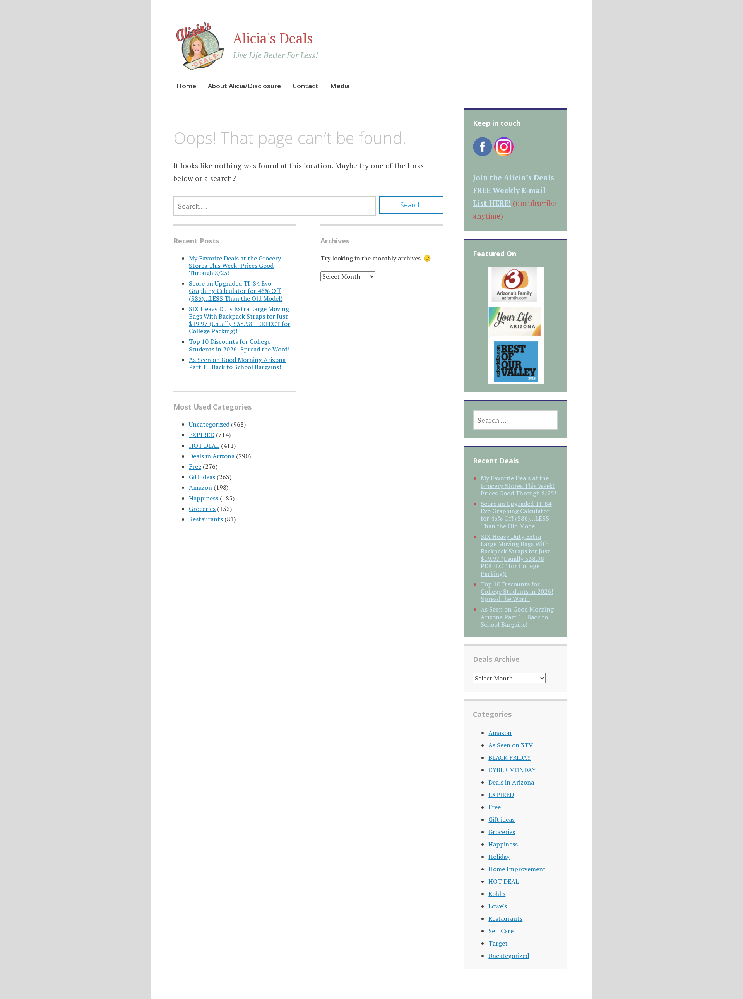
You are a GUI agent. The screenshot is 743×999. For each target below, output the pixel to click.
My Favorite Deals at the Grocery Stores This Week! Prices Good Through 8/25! (235, 265)
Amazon (200, 487)
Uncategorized (209, 424)
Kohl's (496, 893)
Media (340, 85)
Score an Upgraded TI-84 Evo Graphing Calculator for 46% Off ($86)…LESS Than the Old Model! (235, 290)
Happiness (203, 498)
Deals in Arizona (212, 456)
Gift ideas (202, 477)
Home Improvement (517, 869)
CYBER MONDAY (512, 770)
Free (195, 466)
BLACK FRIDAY (509, 757)
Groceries (202, 508)
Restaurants (206, 519)
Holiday (499, 856)
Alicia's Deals (273, 38)
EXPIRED (201, 434)
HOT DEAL (204, 445)
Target (498, 943)
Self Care (501, 931)
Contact (305, 85)
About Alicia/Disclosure (244, 85)
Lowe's (497, 906)
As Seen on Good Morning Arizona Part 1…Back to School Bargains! (237, 363)
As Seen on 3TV (510, 745)
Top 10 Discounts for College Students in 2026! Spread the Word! (239, 345)
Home (186, 85)
